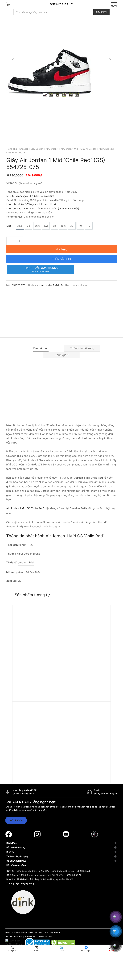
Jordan (84, 285)
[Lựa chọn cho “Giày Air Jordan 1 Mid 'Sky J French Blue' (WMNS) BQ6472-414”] (104, 753)
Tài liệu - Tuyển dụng (17, 856)
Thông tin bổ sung (82, 348)
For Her (65, 285)
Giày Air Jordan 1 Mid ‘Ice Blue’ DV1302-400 (61, 640)
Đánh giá (62, 355)
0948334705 (27, 793)
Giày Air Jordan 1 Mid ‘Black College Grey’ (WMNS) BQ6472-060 (93, 689)
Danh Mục (11, 843)
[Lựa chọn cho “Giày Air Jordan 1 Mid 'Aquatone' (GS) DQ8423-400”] (71, 714)
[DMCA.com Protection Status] (63, 942)
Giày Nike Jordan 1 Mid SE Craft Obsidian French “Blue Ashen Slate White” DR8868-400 (61, 692)
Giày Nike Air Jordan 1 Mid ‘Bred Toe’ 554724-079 (61, 778)
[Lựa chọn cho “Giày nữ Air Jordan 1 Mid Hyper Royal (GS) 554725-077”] (38, 664)
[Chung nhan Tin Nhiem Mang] (13, 942)
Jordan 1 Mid (26, 562)
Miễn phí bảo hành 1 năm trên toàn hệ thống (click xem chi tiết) (42, 208)
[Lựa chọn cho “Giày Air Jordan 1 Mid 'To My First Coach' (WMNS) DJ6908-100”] (104, 714)
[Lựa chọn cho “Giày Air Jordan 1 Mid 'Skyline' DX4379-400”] (38, 714)
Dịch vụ (10, 852)
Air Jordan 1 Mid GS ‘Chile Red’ (25, 508)
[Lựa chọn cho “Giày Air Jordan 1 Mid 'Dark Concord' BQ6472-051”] (104, 617)
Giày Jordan (37, 148)
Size (9, 225)
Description (41, 348)
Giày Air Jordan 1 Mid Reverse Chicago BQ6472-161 (28, 642)
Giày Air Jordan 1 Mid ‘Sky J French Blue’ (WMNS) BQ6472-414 (93, 778)
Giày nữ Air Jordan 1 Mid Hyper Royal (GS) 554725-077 (28, 689)
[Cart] (8, 4)
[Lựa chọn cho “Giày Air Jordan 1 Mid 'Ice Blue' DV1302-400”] (71, 617)
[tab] (41, 348)
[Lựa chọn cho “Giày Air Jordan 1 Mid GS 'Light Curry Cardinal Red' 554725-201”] (38, 753)
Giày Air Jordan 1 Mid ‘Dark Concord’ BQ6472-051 (93, 642)
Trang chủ (11, 148)
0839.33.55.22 (73, 875)
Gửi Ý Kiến (16, 820)
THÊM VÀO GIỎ (61, 259)
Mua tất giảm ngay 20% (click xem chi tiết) (30, 196)
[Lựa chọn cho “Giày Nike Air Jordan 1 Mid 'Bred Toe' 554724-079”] (71, 753)
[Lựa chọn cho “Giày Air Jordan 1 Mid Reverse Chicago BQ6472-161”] (38, 617)
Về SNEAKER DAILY (16, 861)
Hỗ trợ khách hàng (15, 847)
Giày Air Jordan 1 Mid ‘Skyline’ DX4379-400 (28, 737)
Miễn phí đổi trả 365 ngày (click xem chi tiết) (32, 204)
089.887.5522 (83, 871)
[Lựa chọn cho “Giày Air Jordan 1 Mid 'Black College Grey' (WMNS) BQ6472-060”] (104, 664)
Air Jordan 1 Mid (69, 148)
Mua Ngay (61, 249)
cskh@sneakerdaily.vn (106, 793)
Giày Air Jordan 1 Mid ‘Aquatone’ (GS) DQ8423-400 (61, 738)
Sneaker (23, 148)
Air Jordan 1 (52, 148)
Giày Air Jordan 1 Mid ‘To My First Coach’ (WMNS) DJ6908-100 (93, 738)
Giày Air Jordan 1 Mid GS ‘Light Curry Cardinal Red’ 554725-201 (28, 779)
